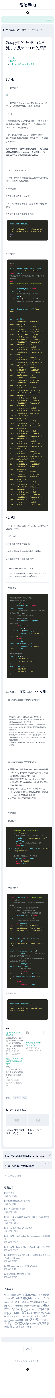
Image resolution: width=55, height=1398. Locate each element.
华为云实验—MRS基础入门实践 (19, 1274)
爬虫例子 (26, 1326)
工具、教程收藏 (16, 1323)
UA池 (12, 58)
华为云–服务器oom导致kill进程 (19, 1228)
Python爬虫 (19, 1309)
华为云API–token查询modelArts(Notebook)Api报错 (28, 1247)
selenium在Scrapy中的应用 (22, 64)
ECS (6, 1299)
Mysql (33, 1301)
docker (45, 1295)
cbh (8, 1295)
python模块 (8, 29)
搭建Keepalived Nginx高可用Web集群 (22, 1266)
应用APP (33, 1324)
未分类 (17, 1326)
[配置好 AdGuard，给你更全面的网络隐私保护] (16, 1072)
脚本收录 (10, 1193)
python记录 (21, 29)
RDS (43, 1313)
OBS (45, 1302)
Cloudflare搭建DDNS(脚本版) (18, 1201)
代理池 (13, 61)
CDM (15, 1295)
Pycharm (10, 1306)
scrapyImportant (23, 1316)
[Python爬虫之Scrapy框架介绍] (16, 1043)
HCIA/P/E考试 (19, 1298)
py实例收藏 (34, 1313)
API (5, 1295)
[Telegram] (27, 12)
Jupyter (37, 1299)
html (31, 1298)
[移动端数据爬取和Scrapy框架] (35, 1036)
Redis (47, 1313)
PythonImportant (21, 1306)
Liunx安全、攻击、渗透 (15, 1302)
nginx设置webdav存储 (15, 1209)
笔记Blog (27, 4)
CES (23, 1295)
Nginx (40, 1301)
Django (28, 1294)
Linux (45, 1298)
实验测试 (45, 1320)
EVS (9, 1299)
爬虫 (24, 1098)
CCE (11, 1295)
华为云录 (35, 1319)
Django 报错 (37, 1295)
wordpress (22, 1319)
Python (17, 1098)
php (5, 1305)
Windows (13, 1320)
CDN (19, 1295)
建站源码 (41, 1323)
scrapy (11, 1316)
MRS (27, 1302)
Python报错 (34, 1305)
